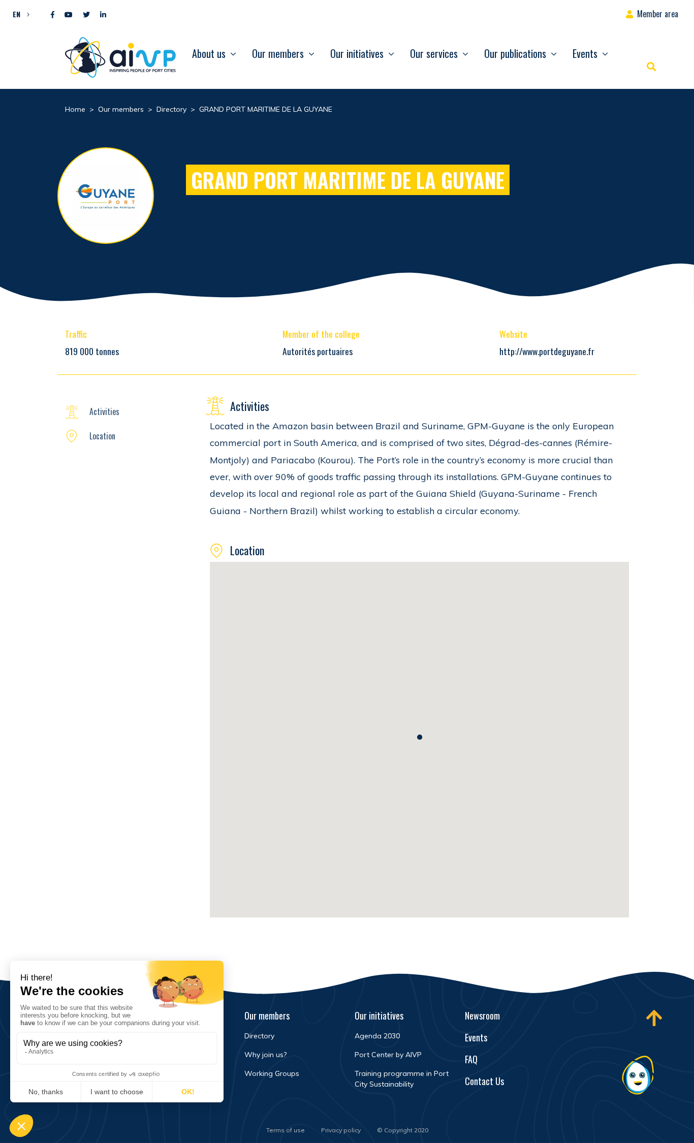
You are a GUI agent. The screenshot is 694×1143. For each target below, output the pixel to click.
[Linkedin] (103, 15)
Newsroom (482, 1015)
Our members (278, 53)
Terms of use (285, 1130)
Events (585, 53)
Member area (657, 14)
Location (102, 436)
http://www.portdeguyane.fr (546, 351)
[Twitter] (86, 15)
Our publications (515, 53)
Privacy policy (341, 1130)
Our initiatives (357, 53)
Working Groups (271, 1073)
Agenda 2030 (377, 1035)
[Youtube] (68, 15)
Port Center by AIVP (388, 1054)
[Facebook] (52, 15)
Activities (104, 411)
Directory (259, 1035)
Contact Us (484, 1081)
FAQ (471, 1059)
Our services (434, 53)
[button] (18, 13)
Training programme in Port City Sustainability (402, 1079)
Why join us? (265, 1054)
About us (209, 53)
